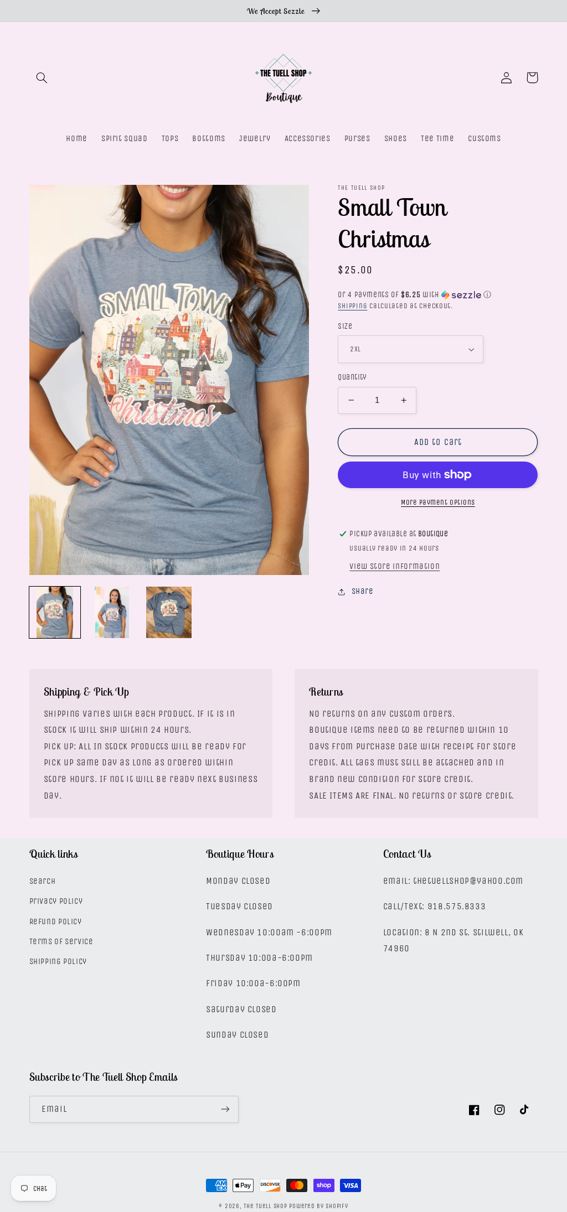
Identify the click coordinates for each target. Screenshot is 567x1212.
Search (42, 881)
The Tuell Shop (265, 1206)
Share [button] (362, 591)
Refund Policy (55, 921)
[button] (42, 77)
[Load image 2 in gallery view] (112, 612)
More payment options (438, 502)
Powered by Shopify (318, 1206)
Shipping (352, 306)
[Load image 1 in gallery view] (55, 612)
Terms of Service (61, 941)
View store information (394, 566)
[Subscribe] (225, 1109)
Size (345, 326)
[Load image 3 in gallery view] (169, 612)
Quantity (352, 377)
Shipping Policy (58, 961)
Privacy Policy (56, 901)
